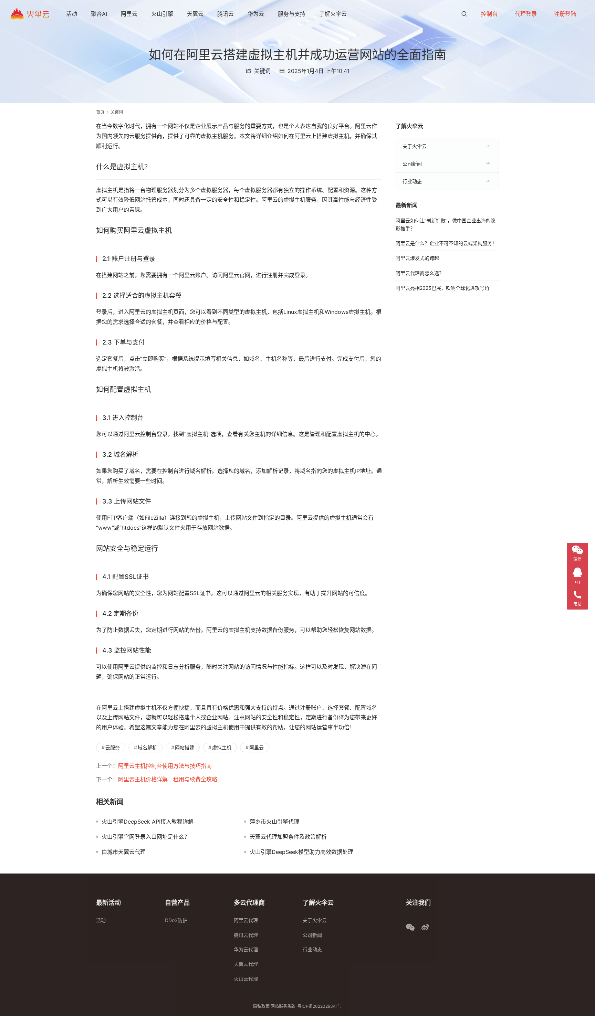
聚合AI (99, 13)
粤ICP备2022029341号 (320, 1006)
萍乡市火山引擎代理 (274, 821)
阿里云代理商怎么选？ (420, 273)
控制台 (489, 13)
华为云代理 (246, 949)
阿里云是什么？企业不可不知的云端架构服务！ (446, 243)
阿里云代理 (246, 920)
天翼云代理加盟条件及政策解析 (288, 837)
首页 (100, 112)
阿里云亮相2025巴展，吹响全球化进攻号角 (442, 288)
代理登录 (526, 13)
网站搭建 (184, 747)
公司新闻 (412, 164)
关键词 (262, 70)
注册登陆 (565, 13)
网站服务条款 (283, 1006)
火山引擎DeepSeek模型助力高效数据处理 (301, 852)
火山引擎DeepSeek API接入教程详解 (148, 821)
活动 (71, 13)
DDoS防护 (176, 920)
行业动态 (412, 181)
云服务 (112, 747)
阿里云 (129, 13)
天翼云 (195, 13)
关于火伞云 (415, 146)
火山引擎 (162, 13)
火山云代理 (246, 979)
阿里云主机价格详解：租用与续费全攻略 (167, 779)
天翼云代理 (246, 964)
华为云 (256, 13)
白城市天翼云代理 (124, 852)
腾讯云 (225, 13)
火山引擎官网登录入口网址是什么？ (146, 837)
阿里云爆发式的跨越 (417, 258)
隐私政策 (261, 1006)
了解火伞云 (333, 13)
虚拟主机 (221, 747)
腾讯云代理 (246, 935)
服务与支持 (291, 13)
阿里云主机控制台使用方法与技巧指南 (165, 765)
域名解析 (147, 747)
